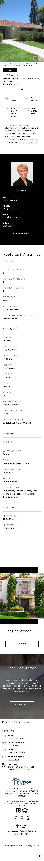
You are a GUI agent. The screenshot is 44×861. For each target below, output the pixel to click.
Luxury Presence (22, 834)
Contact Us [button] (22, 705)
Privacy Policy (32, 846)
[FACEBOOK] (16, 818)
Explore (22, 644)
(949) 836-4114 (13, 759)
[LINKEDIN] (22, 818)
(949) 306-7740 (10, 209)
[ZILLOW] (28, 818)
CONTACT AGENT (22, 233)
